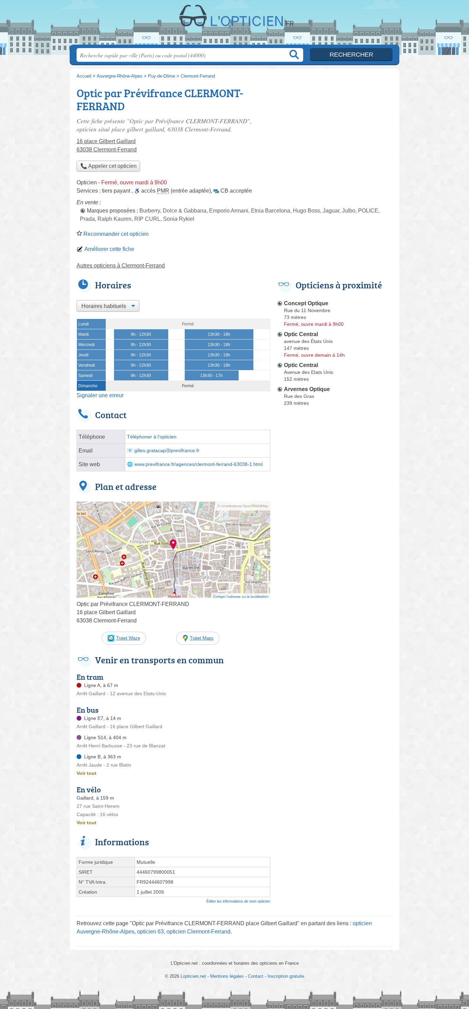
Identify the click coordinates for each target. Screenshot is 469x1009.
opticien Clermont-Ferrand (198, 932)
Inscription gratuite (285, 976)
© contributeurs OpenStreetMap (243, 506)
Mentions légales (227, 976)
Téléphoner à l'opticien (151, 436)
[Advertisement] (334, 568)
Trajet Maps (202, 638)
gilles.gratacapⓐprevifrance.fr (166, 450)
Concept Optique (306, 303)
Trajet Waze (128, 638)
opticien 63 (150, 932)
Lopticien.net (234, 24)
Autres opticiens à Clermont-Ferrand (121, 265)
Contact (255, 976)
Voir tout (86, 773)
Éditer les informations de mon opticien (238, 901)
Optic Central (301, 334)
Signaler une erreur (100, 395)
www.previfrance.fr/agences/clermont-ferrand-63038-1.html (198, 464)
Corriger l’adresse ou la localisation (240, 596)
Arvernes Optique (307, 389)
